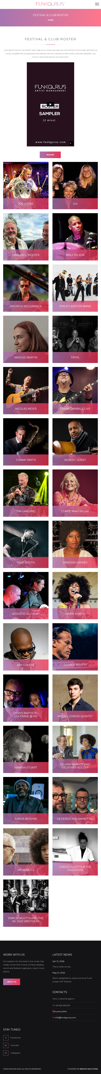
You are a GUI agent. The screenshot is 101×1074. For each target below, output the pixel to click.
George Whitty (75, 665)
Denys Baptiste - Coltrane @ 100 (26, 715)
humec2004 (60, 1011)
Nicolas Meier (26, 408)
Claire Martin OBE (75, 511)
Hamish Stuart (26, 767)
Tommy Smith (26, 460)
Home (50, 20)
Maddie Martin (25, 357)
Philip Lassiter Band (75, 306)
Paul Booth (26, 562)
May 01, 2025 (58, 972)
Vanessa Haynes (75, 562)
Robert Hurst (75, 460)
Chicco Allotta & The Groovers (75, 868)
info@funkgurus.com (65, 1017)
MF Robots (26, 870)
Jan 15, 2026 (58, 961)
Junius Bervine (25, 818)
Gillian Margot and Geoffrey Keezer (75, 766)
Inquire (50, 155)
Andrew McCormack (26, 306)
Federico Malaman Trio (75, 818)
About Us (11, 982)
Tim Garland (26, 511)
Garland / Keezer (25, 255)
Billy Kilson (75, 255)
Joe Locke (26, 203)
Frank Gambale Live (75, 408)
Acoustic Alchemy (26, 613)
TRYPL (75, 357)
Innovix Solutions (89, 1069)
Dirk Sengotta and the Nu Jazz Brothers (26, 920)
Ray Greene (26, 665)
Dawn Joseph (75, 613)
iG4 (75, 203)
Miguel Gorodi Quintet (75, 716)
